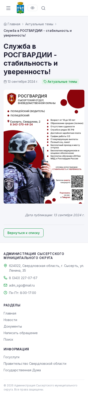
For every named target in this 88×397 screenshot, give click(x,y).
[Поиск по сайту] (43, 8)
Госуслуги (11, 357)
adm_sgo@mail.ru (22, 285)
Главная (10, 313)
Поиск (8, 339)
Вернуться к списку (23, 233)
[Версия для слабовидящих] (32, 8)
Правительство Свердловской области (35, 363)
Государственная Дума (22, 370)
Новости (10, 320)
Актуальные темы (39, 24)
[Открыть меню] (8, 8)
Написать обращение (21, 333)
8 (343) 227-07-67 (23, 278)
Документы (13, 326)
